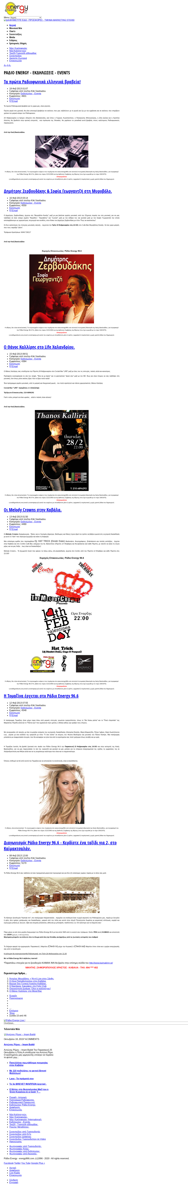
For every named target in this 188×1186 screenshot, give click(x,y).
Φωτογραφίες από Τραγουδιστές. (25, 1146)
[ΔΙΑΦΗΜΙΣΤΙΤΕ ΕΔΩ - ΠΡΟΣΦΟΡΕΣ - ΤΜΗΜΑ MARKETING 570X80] (39, 20)
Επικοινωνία (15, 61)
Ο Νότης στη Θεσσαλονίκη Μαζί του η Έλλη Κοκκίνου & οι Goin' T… (28, 1090)
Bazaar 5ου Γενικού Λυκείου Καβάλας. (28, 983)
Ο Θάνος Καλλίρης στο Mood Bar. (25, 991)
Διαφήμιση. (14, 1107)
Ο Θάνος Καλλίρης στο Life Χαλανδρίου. (39, 347)
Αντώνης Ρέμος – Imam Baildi (19, 1044)
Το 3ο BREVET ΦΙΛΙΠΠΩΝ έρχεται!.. (28, 1084)
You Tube (26, 1163)
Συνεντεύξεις (15, 56)
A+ (5, 65)
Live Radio (14, 1173)
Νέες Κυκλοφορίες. (18, 1117)
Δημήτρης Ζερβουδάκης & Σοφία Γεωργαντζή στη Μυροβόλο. (58, 191)
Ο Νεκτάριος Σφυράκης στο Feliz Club (28, 986)
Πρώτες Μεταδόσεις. (19, 1127)
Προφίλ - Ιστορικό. (18, 1097)
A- (10, 65)
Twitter (17, 1163)
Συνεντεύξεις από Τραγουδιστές (24, 1131)
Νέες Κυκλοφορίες (18, 48)
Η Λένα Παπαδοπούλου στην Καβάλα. (27, 981)
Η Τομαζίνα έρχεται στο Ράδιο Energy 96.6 (41, 696)
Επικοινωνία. (15, 1110)
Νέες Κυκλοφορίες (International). (25, 1119)
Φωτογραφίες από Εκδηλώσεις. (24, 1151)
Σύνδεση (13, 1180)
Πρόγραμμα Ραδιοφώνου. (21, 1100)
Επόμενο (13, 1011)
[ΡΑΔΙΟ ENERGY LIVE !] (14, 1020)
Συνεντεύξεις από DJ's (20, 1134)
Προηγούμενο (16, 998)
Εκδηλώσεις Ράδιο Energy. (22, 1105)
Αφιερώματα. (15, 1141)
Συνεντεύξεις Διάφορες (20, 1136)
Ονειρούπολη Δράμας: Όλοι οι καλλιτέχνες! (30, 988)
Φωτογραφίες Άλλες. (19, 1149)
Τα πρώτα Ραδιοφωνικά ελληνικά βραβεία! (42, 82)
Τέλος (12, 1013)
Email (15, 101)
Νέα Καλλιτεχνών (17, 51)
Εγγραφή (13, 1182)
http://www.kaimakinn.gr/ (101, 963)
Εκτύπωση (14, 98)
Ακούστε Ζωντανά (18, 58)
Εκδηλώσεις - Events (31, 93)
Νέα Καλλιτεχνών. (18, 1114)
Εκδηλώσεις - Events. (19, 1122)
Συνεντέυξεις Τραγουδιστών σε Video (27, 1139)
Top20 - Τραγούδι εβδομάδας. (23, 1124)
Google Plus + (38, 1163)
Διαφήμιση (14, 1170)
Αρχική (12, 25)
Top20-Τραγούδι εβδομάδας (23, 53)
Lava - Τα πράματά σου (21, 1078)
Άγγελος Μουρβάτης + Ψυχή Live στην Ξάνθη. (31, 978)
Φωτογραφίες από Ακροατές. (23, 1154)
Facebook (9, 1163)
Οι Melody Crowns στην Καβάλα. (33, 510)
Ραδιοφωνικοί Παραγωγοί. (22, 1102)
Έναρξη (13, 996)
